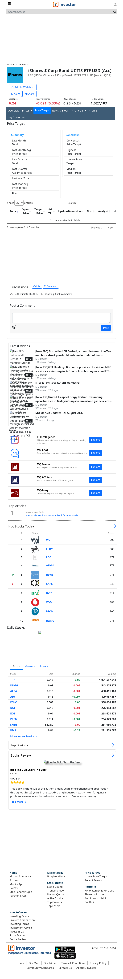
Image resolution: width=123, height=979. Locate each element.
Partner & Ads (18, 895)
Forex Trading (18, 935)
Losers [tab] (44, 666)
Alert (16, 94)
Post (106, 328)
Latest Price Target (96, 876)
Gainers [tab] (30, 666)
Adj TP (50, 211)
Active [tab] (16, 666)
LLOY (49, 549)
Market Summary (20, 876)
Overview (13, 110)
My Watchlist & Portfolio (99, 890)
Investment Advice (21, 927)
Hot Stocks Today (21, 526)
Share (30, 94)
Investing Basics (19, 916)
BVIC (49, 593)
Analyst (103, 211)
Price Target (42, 110)
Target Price (38, 211)
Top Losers (53, 906)
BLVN (49, 575)
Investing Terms (19, 924)
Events (14, 888)
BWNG (50, 620)
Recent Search (93, 880)
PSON (49, 611)
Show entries (20, 203)
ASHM (50, 565)
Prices (26, 110)
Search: (72, 203)
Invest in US (17, 931)
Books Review (20, 755)
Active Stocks (55, 898)
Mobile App (16, 884)
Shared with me (94, 894)
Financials (78, 110)
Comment (51, 286)
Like (38, 286)
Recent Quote (55, 894)
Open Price (25, 211)
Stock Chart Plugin (21, 892)
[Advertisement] (61, 38)
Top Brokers (19, 745)
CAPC (49, 584)
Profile (93, 110)
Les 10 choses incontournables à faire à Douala (52, 515)
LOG (49, 557)
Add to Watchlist (24, 87)
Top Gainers (54, 902)
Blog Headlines (56, 876)
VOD (49, 602)
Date (13, 211)
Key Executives (16, 117)
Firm (89, 211)
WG (48, 540)
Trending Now (55, 890)
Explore (95, 439)
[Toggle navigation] (9, 3)
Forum (14, 880)
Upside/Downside (69, 211)
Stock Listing (55, 886)
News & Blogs (60, 110)
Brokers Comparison (22, 920)
